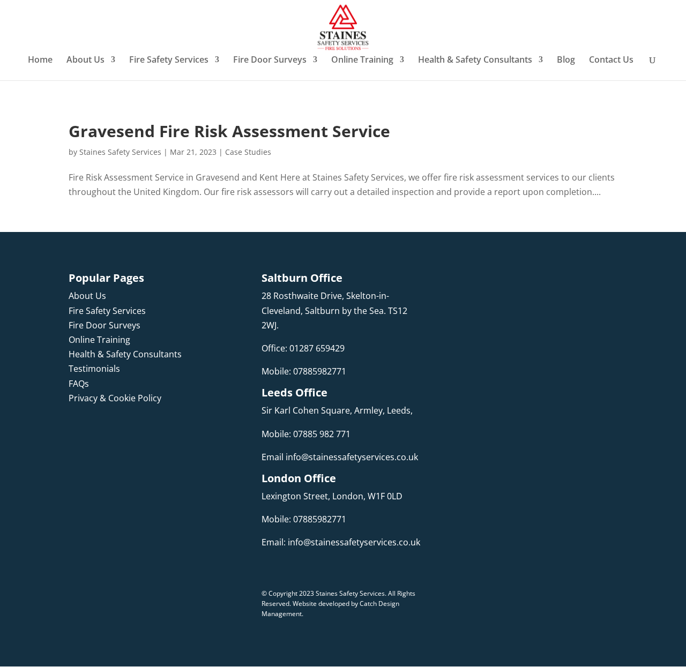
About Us (85, 60)
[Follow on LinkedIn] (120, 429)
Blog (566, 60)
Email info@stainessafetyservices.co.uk (340, 457)
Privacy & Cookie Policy (115, 398)
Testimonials (94, 368)
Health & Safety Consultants (475, 60)
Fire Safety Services (168, 60)
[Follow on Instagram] (98, 429)
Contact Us (611, 60)
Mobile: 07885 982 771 (306, 434)
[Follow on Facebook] (77, 429)
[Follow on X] (141, 429)
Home (40, 60)
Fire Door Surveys (270, 60)
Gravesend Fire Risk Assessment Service (229, 131)
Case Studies (248, 152)
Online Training (362, 60)
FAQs (79, 383)
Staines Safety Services (120, 152)
